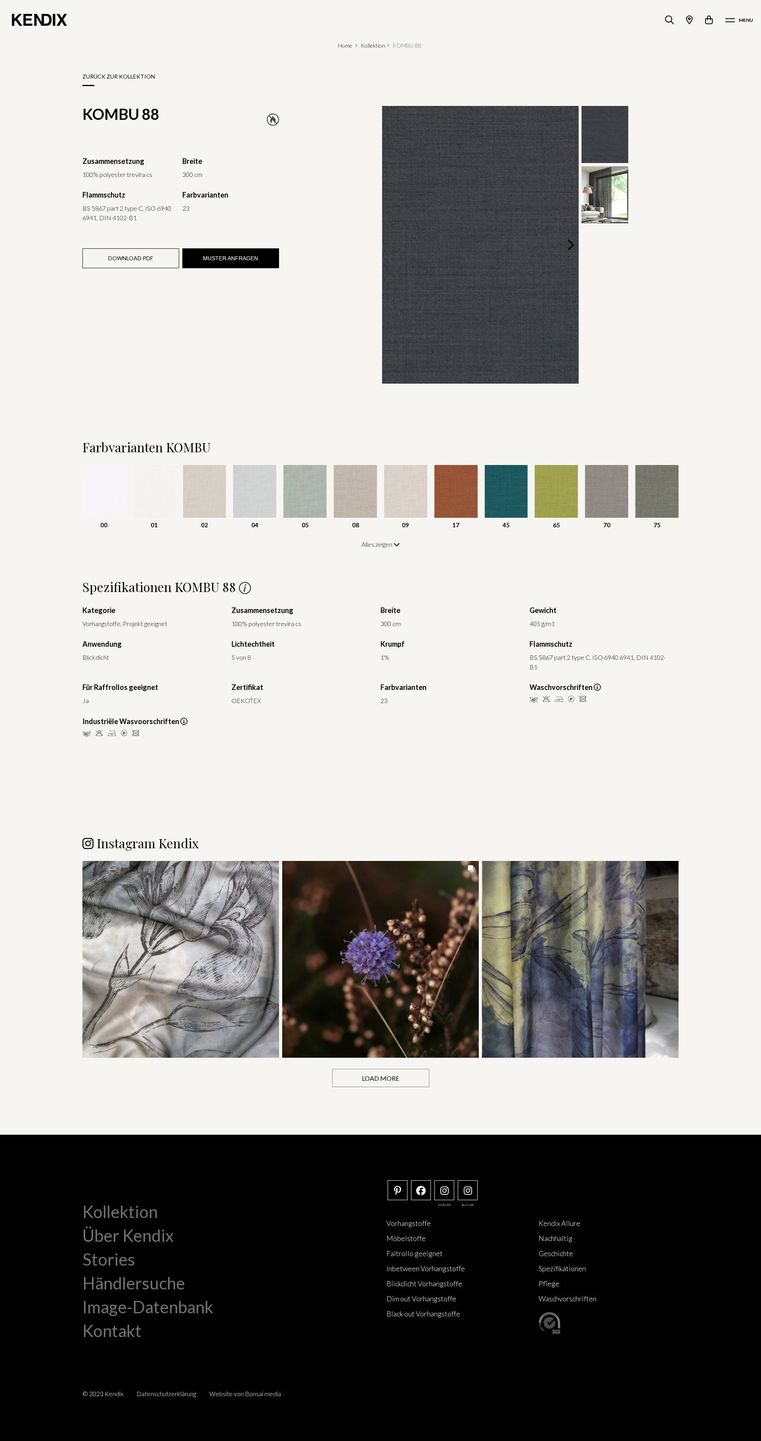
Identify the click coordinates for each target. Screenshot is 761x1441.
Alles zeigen (377, 544)
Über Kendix (128, 1235)
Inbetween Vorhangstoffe (425, 1268)
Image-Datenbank (147, 1307)
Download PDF (130, 258)
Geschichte (556, 1253)
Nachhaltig (555, 1238)
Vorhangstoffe (408, 1223)
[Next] (570, 245)
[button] (180, 959)
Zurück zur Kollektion (118, 76)
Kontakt (111, 1331)
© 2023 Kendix (102, 1393)
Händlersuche (133, 1283)
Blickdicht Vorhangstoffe (424, 1283)
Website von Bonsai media (245, 1393)
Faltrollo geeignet (414, 1253)
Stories (108, 1259)
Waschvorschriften (568, 1298)
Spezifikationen (562, 1268)
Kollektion (373, 45)
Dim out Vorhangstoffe (421, 1298)
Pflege (549, 1283)
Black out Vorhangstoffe (423, 1313)
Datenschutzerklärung (166, 1393)
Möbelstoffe (406, 1238)
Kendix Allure (559, 1223)
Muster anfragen (230, 258)
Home (345, 45)
